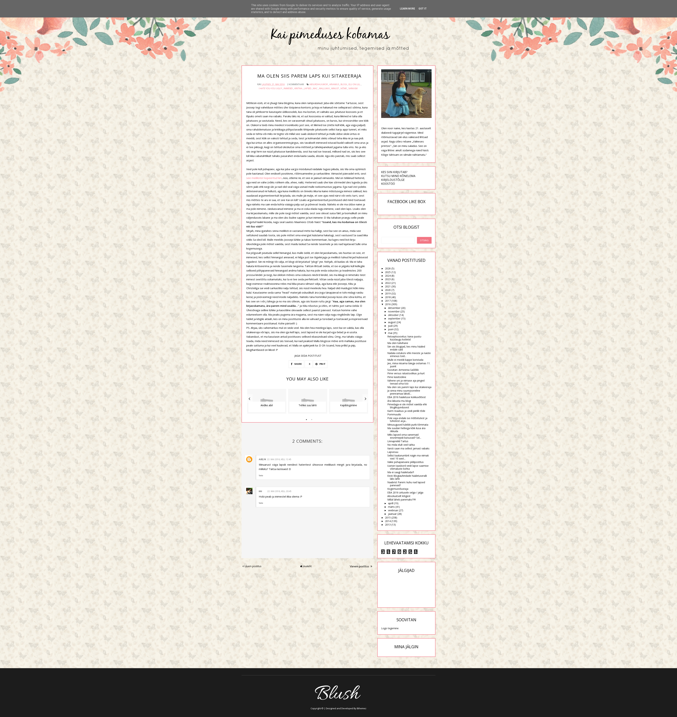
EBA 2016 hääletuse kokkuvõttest (406, 397)
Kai (260, 491)
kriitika (298, 88)
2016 (388, 304)
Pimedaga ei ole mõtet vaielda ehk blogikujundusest (407, 406)
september (394, 318)
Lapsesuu (392, 452)
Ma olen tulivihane (397, 343)
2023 (388, 279)
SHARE (298, 364)
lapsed (307, 88)
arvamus (334, 84)
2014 (388, 521)
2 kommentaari (295, 84)
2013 (388, 524)
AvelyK (262, 459)
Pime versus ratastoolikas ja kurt (406, 373)
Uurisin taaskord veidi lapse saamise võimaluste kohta (408, 467)
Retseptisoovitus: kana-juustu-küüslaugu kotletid (404, 338)
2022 (388, 283)
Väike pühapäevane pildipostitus (405, 462)
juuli (390, 325)
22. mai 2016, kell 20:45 (279, 491)
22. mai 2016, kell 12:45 (279, 459)
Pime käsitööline (396, 377)
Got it (423, 8)
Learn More (407, 8)
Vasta (261, 475)
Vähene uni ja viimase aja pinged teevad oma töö (406, 382)
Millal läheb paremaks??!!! (401, 499)
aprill (390, 503)
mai (390, 333)
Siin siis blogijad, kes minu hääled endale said (406, 348)
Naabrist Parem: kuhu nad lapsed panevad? (406, 484)
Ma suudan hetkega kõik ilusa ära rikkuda (406, 429)
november (394, 311)
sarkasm (353, 88)
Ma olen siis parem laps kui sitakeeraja (409, 387)
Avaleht (307, 566)
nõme (344, 88)
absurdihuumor (318, 84)
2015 (388, 517)
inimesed (288, 88)
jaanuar (392, 513)
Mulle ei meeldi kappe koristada (405, 359)
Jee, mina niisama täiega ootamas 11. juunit (408, 365)
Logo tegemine (390, 628)
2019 (388, 293)
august (392, 322)
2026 (388, 268)
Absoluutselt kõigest (398, 496)
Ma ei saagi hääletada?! (400, 472)
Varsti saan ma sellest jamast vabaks (408, 448)
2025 (388, 272)
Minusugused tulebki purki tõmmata (407, 424)
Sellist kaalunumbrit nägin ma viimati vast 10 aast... (408, 457)
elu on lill (354, 84)
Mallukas (324, 88)
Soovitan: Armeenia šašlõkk (403, 369)
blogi (344, 84)
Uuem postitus (253, 566)
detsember (394, 308)
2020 (388, 290)
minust (335, 88)
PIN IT (322, 364)
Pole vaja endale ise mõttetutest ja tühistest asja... (407, 419)
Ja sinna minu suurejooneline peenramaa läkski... (403, 392)
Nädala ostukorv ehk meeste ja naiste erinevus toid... (409, 354)
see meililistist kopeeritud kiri (264, 178)
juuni (391, 329)
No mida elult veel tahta (401, 444)
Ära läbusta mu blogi (399, 400)
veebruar (393, 510)
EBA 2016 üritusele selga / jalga (405, 492)
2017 (388, 300)
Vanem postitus (360, 566)
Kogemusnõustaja (397, 488)
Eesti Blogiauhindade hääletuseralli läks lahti (407, 477)
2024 (388, 275)
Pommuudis (394, 414)
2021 (388, 286)
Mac (315, 88)
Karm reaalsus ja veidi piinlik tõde (406, 411)
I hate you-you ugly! (270, 88)
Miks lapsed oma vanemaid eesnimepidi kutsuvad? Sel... (404, 436)
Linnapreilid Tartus (397, 441)
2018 (388, 297)
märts (391, 506)
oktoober (393, 315)
